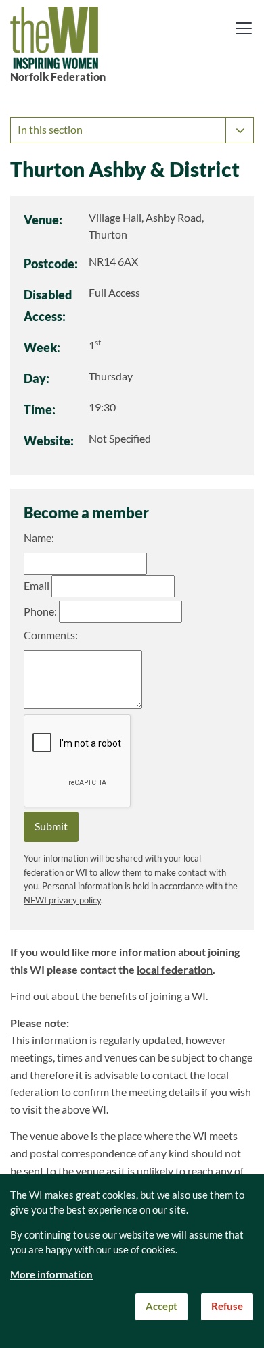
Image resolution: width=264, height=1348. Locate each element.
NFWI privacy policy (62, 900)
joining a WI (178, 996)
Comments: (51, 635)
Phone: (40, 611)
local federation (175, 970)
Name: (39, 538)
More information (51, 1274)
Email (36, 586)
